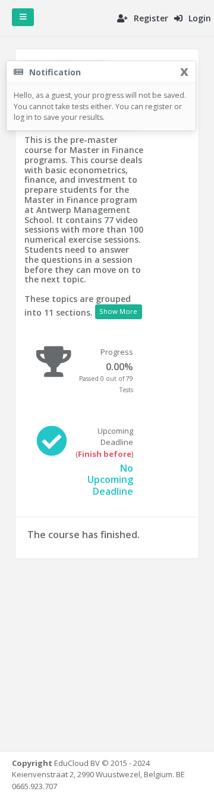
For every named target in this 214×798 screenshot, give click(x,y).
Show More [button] (118, 311)
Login (198, 18)
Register (149, 18)
